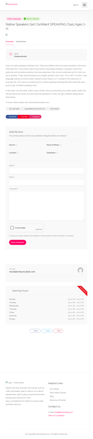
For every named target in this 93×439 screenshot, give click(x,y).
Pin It (59, 331)
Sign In (76, 5)
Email (12, 177)
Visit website (54, 109)
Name (12, 165)
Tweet (47, 331)
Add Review (21, 42)
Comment (13, 189)
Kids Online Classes (58, 393)
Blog (52, 396)
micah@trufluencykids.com (22, 272)
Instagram (36, 117)
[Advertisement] (46, 354)
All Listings (54, 389)
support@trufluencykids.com (34, 109)
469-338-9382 (14, 109)
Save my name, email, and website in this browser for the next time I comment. (42, 236)
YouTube (24, 117)
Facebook (12, 117)
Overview (10, 42)
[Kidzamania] (11, 4)
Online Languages (14, 19)
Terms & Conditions (56, 415)
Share (35, 331)
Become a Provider (58, 400)
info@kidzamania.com (63, 412)
